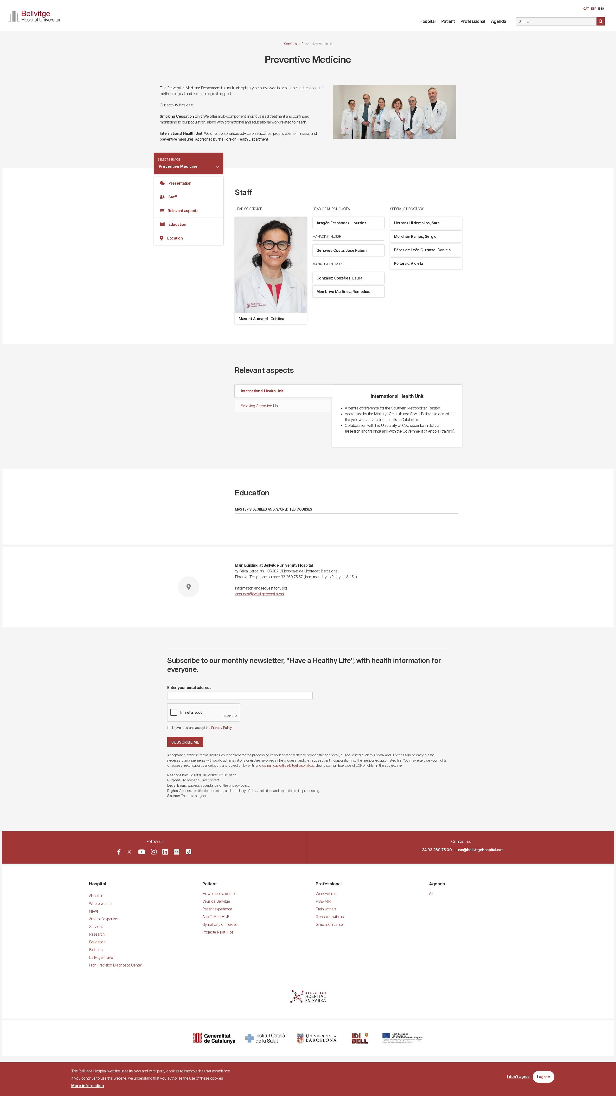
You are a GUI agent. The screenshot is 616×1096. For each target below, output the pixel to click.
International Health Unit (262, 391)
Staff (172, 197)
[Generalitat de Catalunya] (214, 1038)
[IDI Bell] (360, 1038)
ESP (593, 8)
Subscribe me (185, 742)
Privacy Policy (221, 728)
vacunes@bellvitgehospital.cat (259, 593)
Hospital (427, 21)
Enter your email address (189, 687)
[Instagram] (154, 852)
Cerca (601, 21)
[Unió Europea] (402, 1038)
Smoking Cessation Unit (260, 405)
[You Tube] (141, 851)
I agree (543, 1077)
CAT (586, 8)
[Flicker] (176, 852)
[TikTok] (188, 851)
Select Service (169, 159)
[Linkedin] (165, 852)
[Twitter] (129, 851)
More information (87, 1085)
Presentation (179, 183)
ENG (601, 8)
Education (177, 224)
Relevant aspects (183, 210)
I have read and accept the (202, 728)
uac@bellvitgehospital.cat (479, 849)
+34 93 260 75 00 (436, 849)
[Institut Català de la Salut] (265, 1038)
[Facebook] (119, 852)
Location (175, 238)
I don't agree (518, 1077)
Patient (448, 21)
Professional (473, 21)
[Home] (36, 15)
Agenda (498, 21)
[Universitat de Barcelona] (317, 1038)
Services (290, 44)
